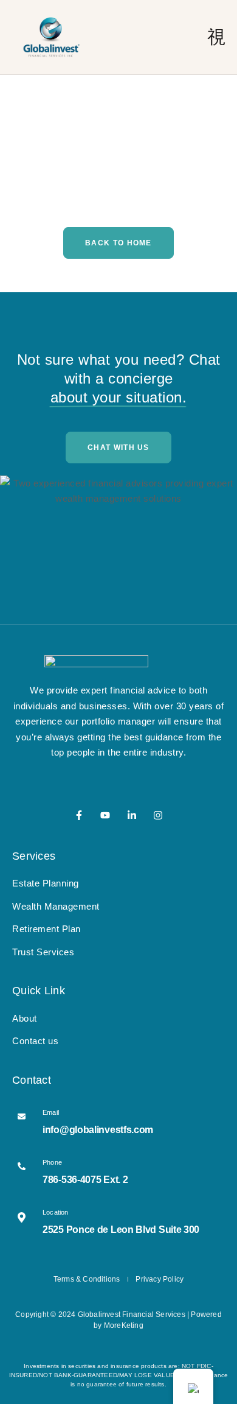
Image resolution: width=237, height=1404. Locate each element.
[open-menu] (216, 37)
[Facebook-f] (79, 815)
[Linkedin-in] (132, 815)
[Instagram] (158, 815)
